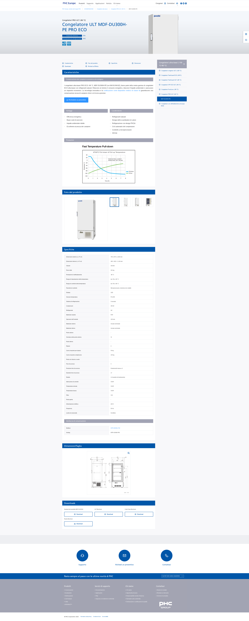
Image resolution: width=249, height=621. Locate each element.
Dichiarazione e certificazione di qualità (136, 601)
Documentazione (100, 590)
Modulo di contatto (162, 590)
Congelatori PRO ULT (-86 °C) (118, 9)
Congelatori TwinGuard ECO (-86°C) (171, 75)
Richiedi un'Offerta (93, 66)
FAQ (97, 596)
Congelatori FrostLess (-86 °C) (169, 89)
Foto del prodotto (93, 63)
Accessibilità (105, 616)
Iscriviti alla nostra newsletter (172, 576)
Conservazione (69, 590)
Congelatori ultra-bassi (102, 9)
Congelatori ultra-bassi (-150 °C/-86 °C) (170, 64)
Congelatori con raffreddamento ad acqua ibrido (173, 105)
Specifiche (114, 63)
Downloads (67, 66)
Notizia (108, 3)
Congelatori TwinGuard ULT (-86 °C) (171, 80)
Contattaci (160, 586)
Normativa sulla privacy (86, 616)
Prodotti (82, 3)
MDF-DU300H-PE (166, 99)
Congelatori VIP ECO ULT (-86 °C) (171, 85)
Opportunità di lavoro (131, 593)
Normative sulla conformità (133, 598)
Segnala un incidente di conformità (105, 598)
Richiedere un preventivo (77, 100)
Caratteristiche (68, 63)
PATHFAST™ (68, 604)
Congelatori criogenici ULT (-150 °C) (171, 70)
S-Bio (66, 601)
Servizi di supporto (102, 586)
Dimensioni (137, 63)
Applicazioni (99, 3)
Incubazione (68, 593)
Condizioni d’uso (97, 616)
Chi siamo (116, 3)
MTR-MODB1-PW (115, 428)
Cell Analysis (68, 598)
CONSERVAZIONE (88, 9)
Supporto (90, 3)
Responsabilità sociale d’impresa (135, 596)
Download (79, 514)
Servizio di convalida (162, 596)
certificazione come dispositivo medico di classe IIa (122, 90)
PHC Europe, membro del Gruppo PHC (71, 9)
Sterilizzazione (69, 596)
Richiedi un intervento (163, 593)
